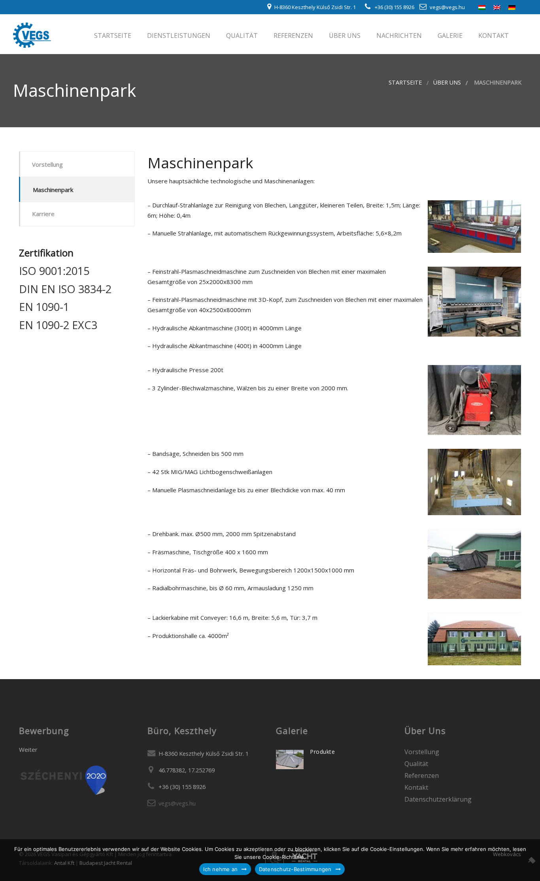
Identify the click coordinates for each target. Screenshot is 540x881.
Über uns (344, 35)
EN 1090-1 (44, 306)
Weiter (28, 749)
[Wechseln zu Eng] (496, 7)
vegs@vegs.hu (447, 7)
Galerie (449, 35)
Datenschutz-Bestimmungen (295, 869)
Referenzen (292, 35)
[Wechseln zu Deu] (511, 7)
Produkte (322, 751)
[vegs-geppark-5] (474, 564)
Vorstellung (47, 164)
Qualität (241, 35)
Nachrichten (398, 35)
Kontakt (493, 35)
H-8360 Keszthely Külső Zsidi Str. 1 (315, 7)
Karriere (43, 214)
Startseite (112, 35)
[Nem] (530, 860)
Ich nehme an (220, 869)
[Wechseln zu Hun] (481, 7)
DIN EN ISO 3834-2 (65, 289)
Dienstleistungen (177, 35)
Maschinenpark (53, 190)
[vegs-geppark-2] (474, 302)
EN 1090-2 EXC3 (58, 325)
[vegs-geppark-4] (474, 482)
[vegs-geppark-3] (474, 400)
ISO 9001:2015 (54, 271)
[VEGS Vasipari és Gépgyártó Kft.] (32, 33)
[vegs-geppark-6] (474, 639)
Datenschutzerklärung (438, 799)
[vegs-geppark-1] (474, 226)
